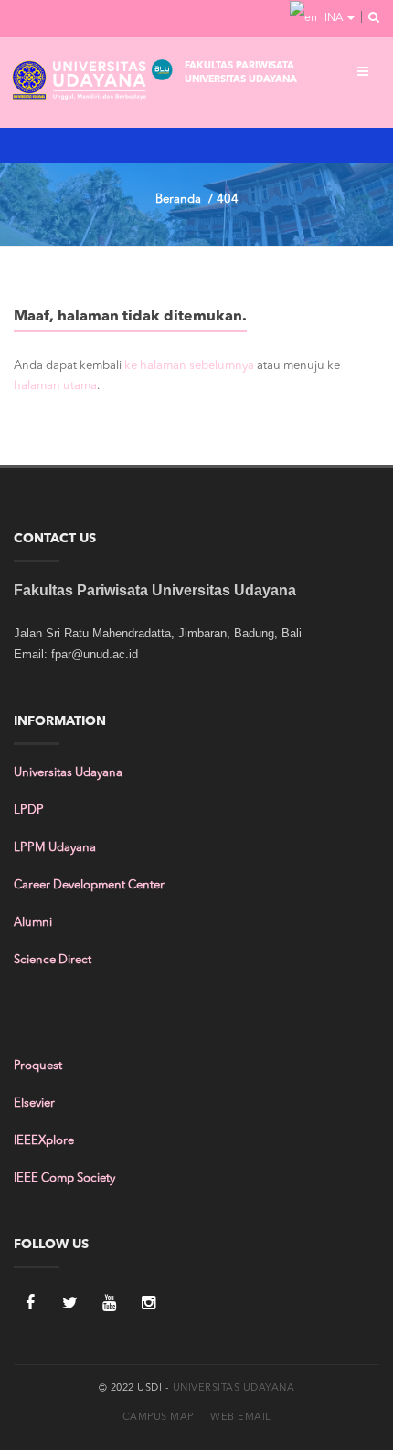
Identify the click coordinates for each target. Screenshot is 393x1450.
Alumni (33, 923)
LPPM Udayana (55, 848)
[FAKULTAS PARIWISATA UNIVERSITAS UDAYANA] (93, 82)
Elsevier (34, 1103)
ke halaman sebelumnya (189, 366)
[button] (368, 18)
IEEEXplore (44, 1141)
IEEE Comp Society (64, 1178)
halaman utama (55, 386)
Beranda (178, 199)
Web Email (240, 1418)
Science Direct (52, 960)
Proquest (38, 1066)
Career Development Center (89, 885)
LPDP (29, 810)
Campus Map (158, 1418)
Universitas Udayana (68, 773)
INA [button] (333, 18)
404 (228, 199)
